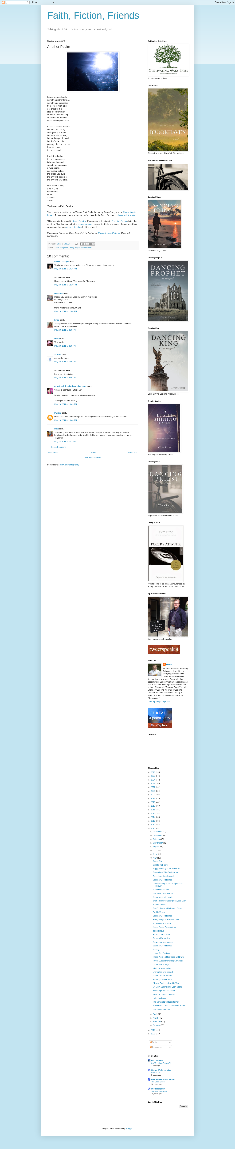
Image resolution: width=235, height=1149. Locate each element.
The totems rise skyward (163, 876)
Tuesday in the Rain (159, 1091)
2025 (153, 776)
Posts (154, 1042)
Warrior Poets (86, 248)
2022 (153, 787)
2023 (153, 783)
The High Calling (119, 221)
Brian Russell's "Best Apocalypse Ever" (169, 901)
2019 (153, 798)
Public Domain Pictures (109, 233)
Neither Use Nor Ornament (163, 1079)
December (158, 832)
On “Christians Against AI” (161, 1063)
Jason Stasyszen (61, 248)
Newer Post (53, 453)
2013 (153, 821)
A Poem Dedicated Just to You (166, 983)
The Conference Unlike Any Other (167, 908)
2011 (153, 828)
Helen (57, 338)
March (156, 1018)
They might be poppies (162, 942)
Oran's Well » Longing (161, 1070)
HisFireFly (59, 293)
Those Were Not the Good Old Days (168, 957)
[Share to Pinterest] (93, 244)
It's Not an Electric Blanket (164, 994)
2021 (153, 791)
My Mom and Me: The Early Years (167, 987)
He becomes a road (161, 934)
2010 (153, 1030)
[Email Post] (76, 244)
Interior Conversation (162, 968)
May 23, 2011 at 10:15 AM (65, 269)
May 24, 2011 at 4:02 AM (65, 441)
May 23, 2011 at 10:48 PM (65, 420)
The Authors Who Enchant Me (165, 872)
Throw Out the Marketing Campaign (168, 961)
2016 (153, 810)
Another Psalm (159, 905)
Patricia (57, 413)
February (157, 1022)
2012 (153, 825)
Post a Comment (58, 447)
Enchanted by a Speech (163, 972)
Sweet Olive (158, 861)
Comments (156, 1047)
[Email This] (81, 244)
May (155, 858)
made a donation (74, 227)
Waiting (156, 950)
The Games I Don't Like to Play (166, 1002)
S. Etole (57, 354)
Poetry (71, 248)
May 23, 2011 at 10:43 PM (65, 404)
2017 (153, 806)
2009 (153, 1034)
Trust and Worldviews (162, 938)
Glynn (169, 664)
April (155, 1014)
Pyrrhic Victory (159, 912)
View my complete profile (159, 702)
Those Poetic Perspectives (164, 927)
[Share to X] (87, 244)
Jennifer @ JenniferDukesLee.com (70, 386)
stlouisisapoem (158, 1089)
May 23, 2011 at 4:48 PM (65, 362)
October (156, 839)
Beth (56, 429)
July (155, 850)
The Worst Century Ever (163, 893)
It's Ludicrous (158, 931)
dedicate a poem (85, 224)
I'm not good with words (163, 897)
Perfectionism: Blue (161, 890)
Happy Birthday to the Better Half (167, 869)
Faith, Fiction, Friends (93, 15)
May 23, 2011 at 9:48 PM (65, 378)
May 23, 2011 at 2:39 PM (65, 330)
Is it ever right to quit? (162, 923)
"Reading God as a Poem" (164, 991)
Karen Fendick (79, 221)
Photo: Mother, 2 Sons (162, 976)
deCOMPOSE (157, 1061)
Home (93, 453)
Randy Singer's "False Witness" (166, 919)
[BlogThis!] (84, 244)
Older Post (132, 453)
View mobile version (93, 458)
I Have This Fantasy (161, 953)
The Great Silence (158, 1082)
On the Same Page (161, 964)
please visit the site (126, 215)
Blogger (129, 1128)
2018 (153, 802)
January (157, 1025)
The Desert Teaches (161, 1009)
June (155, 854)
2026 (153, 772)
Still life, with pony (160, 865)
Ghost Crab (155, 1072)
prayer (77, 248)
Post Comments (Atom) (69, 465)
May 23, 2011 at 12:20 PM (65, 285)
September (158, 843)
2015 (153, 813)
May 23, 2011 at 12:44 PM (65, 311)
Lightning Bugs (159, 998)
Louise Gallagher (62, 261)
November (158, 835)
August (156, 847)
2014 (153, 817)
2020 (153, 795)
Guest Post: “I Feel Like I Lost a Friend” (169, 1006)
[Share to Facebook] (90, 244)
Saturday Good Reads (162, 880)
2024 (153, 780)
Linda (56, 320)
